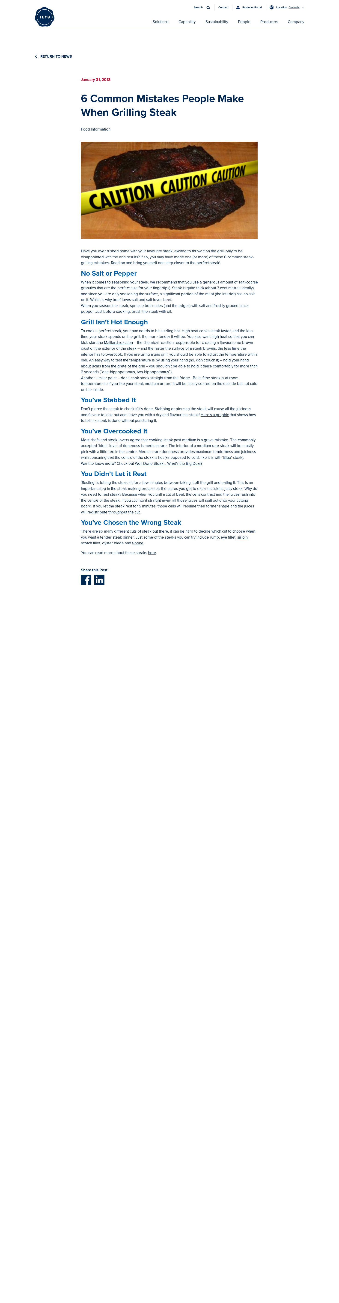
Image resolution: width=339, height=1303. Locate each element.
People (244, 21)
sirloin (242, 537)
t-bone (137, 543)
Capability (187, 21)
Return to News (55, 56)
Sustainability (216, 21)
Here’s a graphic (215, 414)
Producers (269, 21)
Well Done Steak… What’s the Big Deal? (168, 463)
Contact (223, 7)
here (152, 552)
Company (296, 21)
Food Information (95, 129)
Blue (227, 457)
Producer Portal (252, 7)
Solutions (161, 21)
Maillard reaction (118, 342)
